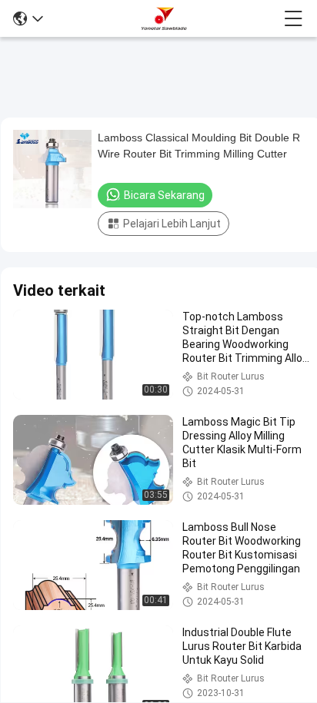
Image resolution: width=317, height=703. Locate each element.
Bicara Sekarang (164, 195)
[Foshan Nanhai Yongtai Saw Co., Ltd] (164, 18)
